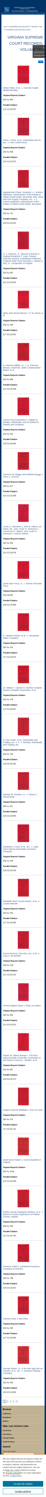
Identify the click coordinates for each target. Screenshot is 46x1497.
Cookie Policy (16, 1476)
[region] (23, 1475)
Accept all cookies (23, 1484)
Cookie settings (12, 1473)
